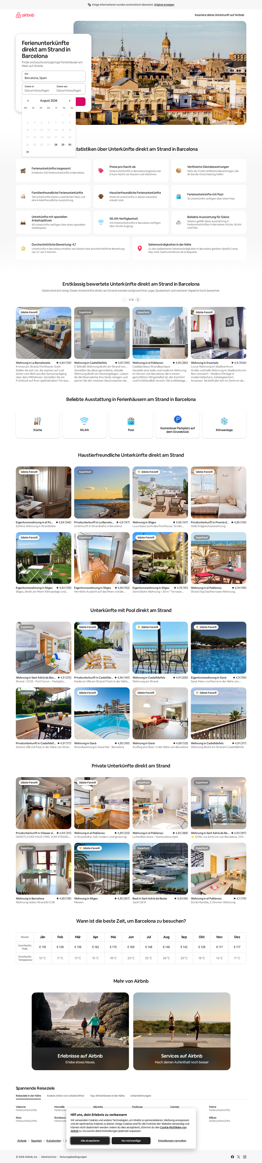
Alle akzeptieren (89, 1140)
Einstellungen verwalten (172, 1140)
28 (55, 144)
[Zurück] (124, 300)
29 (62, 144)
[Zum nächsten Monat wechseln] (69, 101)
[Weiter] (138, 300)
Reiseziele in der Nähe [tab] (28, 1095)
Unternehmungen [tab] (140, 1095)
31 (27, 152)
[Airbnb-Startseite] (25, 15)
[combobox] (54, 78)
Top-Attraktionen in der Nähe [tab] (107, 1095)
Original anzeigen (164, 4)
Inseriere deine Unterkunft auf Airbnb (219, 15)
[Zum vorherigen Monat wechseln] (28, 101)
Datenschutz (48, 1157)
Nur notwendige (131, 1140)
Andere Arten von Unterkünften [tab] (65, 1095)
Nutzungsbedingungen (73, 1157)
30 (69, 144)
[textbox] (38, 90)
